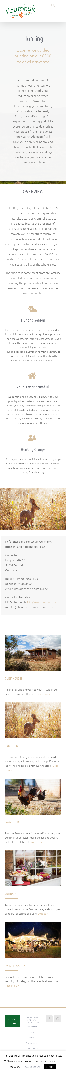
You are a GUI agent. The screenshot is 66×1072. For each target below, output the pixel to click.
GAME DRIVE (12, 746)
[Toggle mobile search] (53, 5)
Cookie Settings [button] (33, 1022)
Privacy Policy (31, 1043)
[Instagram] (57, 1018)
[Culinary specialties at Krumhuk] (33, 852)
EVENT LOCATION (15, 966)
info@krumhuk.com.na (41, 602)
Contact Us (33, 1048)
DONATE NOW (12, 1021)
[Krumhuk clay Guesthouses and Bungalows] (33, 636)
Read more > (12, 985)
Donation (32, 1032)
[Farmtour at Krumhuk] (33, 780)
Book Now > (44, 694)
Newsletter (32, 1026)
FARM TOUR (12, 822)
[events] (33, 923)
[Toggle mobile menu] (59, 5)
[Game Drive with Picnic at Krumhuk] (33, 704)
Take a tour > (37, 842)
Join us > (43, 913)
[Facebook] (49, 1018)
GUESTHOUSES (13, 678)
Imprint (32, 1037)
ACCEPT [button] (50, 1066)
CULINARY (11, 894)
